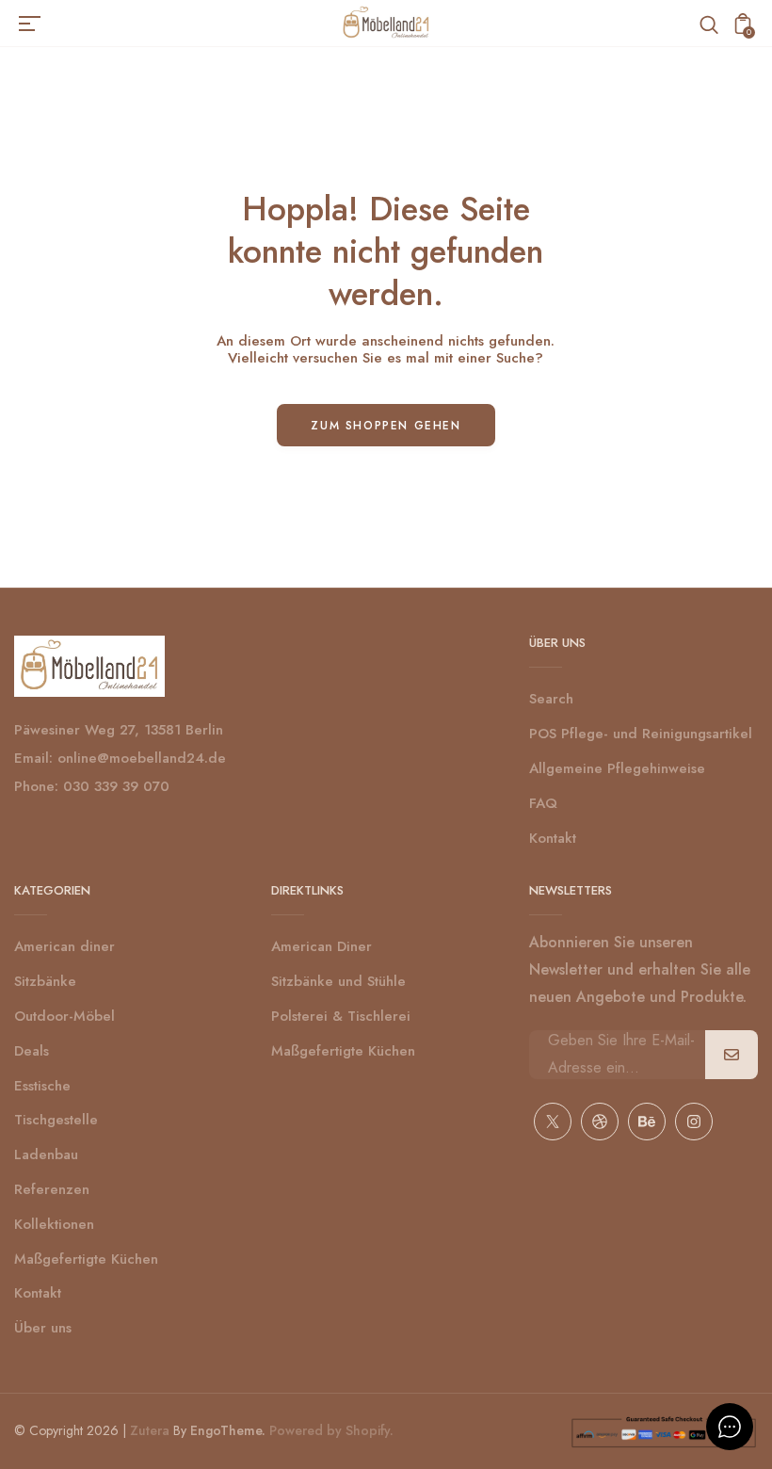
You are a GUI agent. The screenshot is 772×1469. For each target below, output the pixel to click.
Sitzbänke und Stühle (338, 981)
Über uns (43, 1327)
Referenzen (51, 1189)
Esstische (42, 1085)
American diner (64, 946)
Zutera (149, 1430)
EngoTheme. (227, 1430)
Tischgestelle (56, 1119)
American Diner (321, 946)
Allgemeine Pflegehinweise (617, 768)
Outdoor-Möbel (64, 1016)
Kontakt (552, 838)
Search (551, 698)
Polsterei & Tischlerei (340, 1016)
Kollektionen (54, 1224)
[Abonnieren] (731, 1054)
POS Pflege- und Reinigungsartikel (640, 733)
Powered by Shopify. (329, 1430)
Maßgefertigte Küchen (86, 1259)
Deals (31, 1051)
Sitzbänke (45, 981)
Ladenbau (46, 1154)
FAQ (543, 803)
